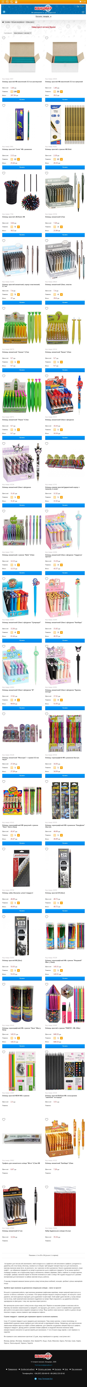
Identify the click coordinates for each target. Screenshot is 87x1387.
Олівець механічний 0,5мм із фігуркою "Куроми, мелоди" (63, 691)
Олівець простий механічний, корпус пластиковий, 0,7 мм (21, 285)
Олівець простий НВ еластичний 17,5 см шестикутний (22, 82)
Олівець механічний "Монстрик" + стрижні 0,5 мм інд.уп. (20, 758)
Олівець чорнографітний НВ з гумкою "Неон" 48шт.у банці (21, 1029)
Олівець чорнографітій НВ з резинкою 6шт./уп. (62, 758)
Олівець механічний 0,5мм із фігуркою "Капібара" (63, 622)
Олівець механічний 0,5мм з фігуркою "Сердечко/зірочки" (63, 556)
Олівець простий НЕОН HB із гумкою (15, 1096)
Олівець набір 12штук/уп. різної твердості (17, 893)
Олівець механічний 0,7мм (55, 217)
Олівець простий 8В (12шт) (12, 960)
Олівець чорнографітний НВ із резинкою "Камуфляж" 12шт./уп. (65, 826)
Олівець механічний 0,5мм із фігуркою (59, 420)
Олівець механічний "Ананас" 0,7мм (15, 352)
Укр (83, 6)
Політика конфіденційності (43, 1365)
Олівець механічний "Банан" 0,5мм (58, 352)
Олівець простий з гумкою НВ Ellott (58, 149)
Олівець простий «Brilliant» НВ (13, 217)
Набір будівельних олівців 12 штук (58, 1231)
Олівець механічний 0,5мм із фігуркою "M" (18, 690)
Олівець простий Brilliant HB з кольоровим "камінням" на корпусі (61, 1096)
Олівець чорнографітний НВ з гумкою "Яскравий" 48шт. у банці (63, 961)
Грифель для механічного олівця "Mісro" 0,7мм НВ (21, 1163)
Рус (78, 6)
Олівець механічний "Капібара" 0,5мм (59, 1163)
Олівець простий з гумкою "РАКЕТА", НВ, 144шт (62, 1028)
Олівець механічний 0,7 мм (12, 1231)
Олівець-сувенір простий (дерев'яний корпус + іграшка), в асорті (62, 488)
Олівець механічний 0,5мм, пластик (58, 284)
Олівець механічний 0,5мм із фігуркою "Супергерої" (21, 622)
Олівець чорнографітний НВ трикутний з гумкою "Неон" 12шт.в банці (20, 826)
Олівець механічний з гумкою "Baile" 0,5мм (18, 555)
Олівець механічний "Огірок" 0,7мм (15, 420)
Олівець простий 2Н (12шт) (55, 893)
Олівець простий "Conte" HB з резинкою (17, 149)
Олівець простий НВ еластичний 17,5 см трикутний (64, 82)
